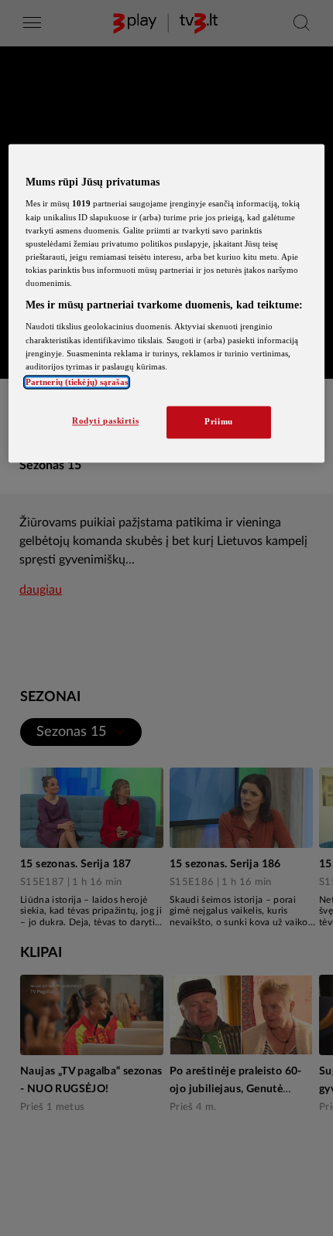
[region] (167, 303)
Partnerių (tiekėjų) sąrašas (77, 381)
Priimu (218, 421)
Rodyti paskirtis (105, 420)
